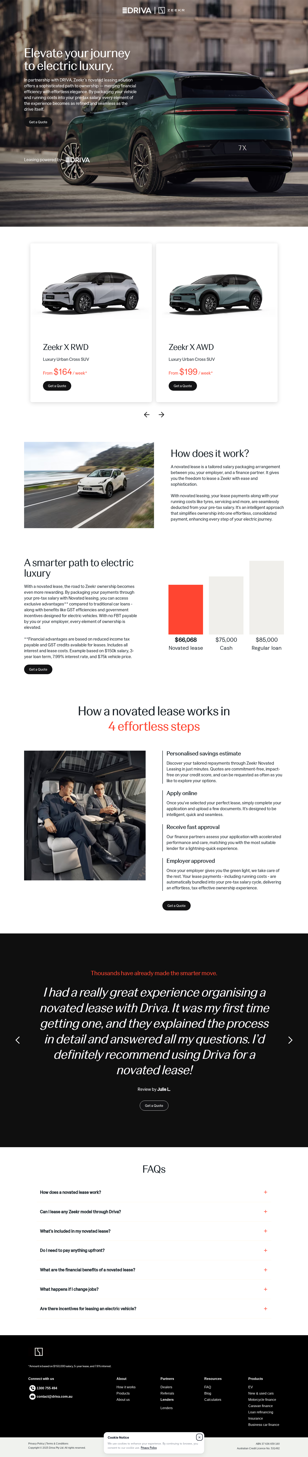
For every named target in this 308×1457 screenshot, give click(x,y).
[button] (146, 415)
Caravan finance (260, 1406)
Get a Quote (38, 122)
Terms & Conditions (57, 1443)
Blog (207, 1393)
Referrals (167, 1393)
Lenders (166, 1408)
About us (123, 1399)
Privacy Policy (36, 1443)
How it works (126, 1387)
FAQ (207, 1387)
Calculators (212, 1399)
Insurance (255, 1418)
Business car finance (263, 1424)
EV (250, 1387)
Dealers (166, 1387)
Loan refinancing (260, 1412)
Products (123, 1393)
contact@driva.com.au (54, 1396)
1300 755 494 (47, 1388)
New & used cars (261, 1393)
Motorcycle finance (262, 1399)
